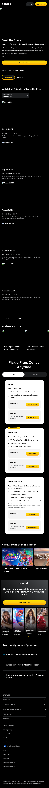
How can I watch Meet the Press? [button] (21, 654)
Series (10, 70)
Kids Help (6, 754)
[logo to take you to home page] (7, 4)
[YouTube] (17, 774)
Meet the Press (19, 70)
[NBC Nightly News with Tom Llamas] (13, 337)
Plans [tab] (13, 374)
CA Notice (6, 738)
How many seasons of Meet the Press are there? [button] (25, 676)
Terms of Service (8, 725)
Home (4, 70)
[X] (29, 774)
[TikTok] (11, 774)
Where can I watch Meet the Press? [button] (22, 665)
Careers (6, 758)
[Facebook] (5, 774)
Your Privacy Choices (13, 746)
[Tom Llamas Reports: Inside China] (35, 337)
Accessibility (7, 734)
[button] (17, 556)
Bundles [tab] (35, 374)
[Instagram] (23, 774)
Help (4, 750)
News (4, 44)
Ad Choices (7, 742)
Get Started (41, 4)
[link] (12, 311)
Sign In (29, 4)
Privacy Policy (7, 730)
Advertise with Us (9, 762)
